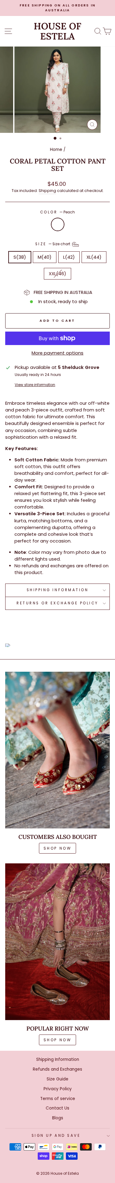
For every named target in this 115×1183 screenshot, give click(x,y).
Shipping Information (57, 1059)
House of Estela (57, 31)
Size (53, 244)
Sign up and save (56, 1135)
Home (56, 149)
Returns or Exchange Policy (57, 603)
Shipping (47, 190)
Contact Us (57, 1108)
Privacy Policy (58, 1089)
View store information (35, 384)
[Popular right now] (57, 941)
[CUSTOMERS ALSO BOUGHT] (57, 750)
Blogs (57, 1118)
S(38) (19, 257)
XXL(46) (57, 274)
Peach (58, 224)
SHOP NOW (58, 848)
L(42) (69, 257)
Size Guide (57, 1079)
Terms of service (57, 1099)
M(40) (45, 257)
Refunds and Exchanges (57, 1069)
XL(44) (94, 257)
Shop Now (58, 1039)
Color (57, 212)
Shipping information (58, 590)
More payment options (57, 353)
